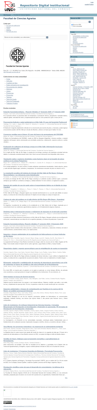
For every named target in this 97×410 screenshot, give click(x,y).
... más (75, 84)
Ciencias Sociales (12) (79, 97)
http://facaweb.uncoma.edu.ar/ (12, 72)
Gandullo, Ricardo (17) (79, 72)
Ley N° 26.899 (73, 387)
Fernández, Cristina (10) (79, 78)
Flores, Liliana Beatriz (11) (80, 75)
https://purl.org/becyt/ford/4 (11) (81, 99)
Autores (8, 27)
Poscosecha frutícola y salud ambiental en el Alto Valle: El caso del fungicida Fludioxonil (35, 122)
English (91, 4)
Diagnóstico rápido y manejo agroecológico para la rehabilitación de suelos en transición (35, 248)
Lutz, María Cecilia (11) (79, 76)
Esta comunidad (77, 26)
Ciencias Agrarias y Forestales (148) (83, 87)
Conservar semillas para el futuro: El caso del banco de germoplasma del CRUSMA (33, 134)
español (87, 4)
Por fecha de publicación (13, 25)
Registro (73, 60)
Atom (74, 127)
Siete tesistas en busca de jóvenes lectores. (19, 277)
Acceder (73, 59)
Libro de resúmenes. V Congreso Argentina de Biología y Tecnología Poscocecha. (33, 351)
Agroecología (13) (78, 94)
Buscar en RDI (77, 24)
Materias (8, 30)
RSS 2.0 (75, 125)
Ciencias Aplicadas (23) (79, 91)
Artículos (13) (76, 96)
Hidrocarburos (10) (78, 102)
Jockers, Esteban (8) (78, 81)
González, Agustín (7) (79, 82)
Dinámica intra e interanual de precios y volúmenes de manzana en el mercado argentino (35, 212)
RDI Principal (7, 15)
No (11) (75, 108)
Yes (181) (75, 106)
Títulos (8, 28)
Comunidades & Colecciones (81, 36)
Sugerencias (12, 409)
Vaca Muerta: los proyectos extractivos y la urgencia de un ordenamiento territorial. (33, 326)
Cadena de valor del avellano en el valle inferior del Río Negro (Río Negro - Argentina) (34, 199)
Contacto (6, 409)
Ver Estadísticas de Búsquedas (79, 116)
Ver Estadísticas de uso (77, 114)
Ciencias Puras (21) (78, 93)
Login (92, 2)
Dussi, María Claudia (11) (80, 73)
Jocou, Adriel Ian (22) (78, 69)
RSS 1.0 (75, 123)
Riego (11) (75, 100)
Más (66, 378)
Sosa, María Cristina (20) (80, 70)
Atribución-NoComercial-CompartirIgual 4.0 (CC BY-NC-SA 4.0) (20, 406)
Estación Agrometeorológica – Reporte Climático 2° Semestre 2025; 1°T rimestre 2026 (34, 112)
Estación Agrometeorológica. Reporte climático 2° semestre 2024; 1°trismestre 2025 (33, 224)
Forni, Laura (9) (77, 79)
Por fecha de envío (11, 31)
